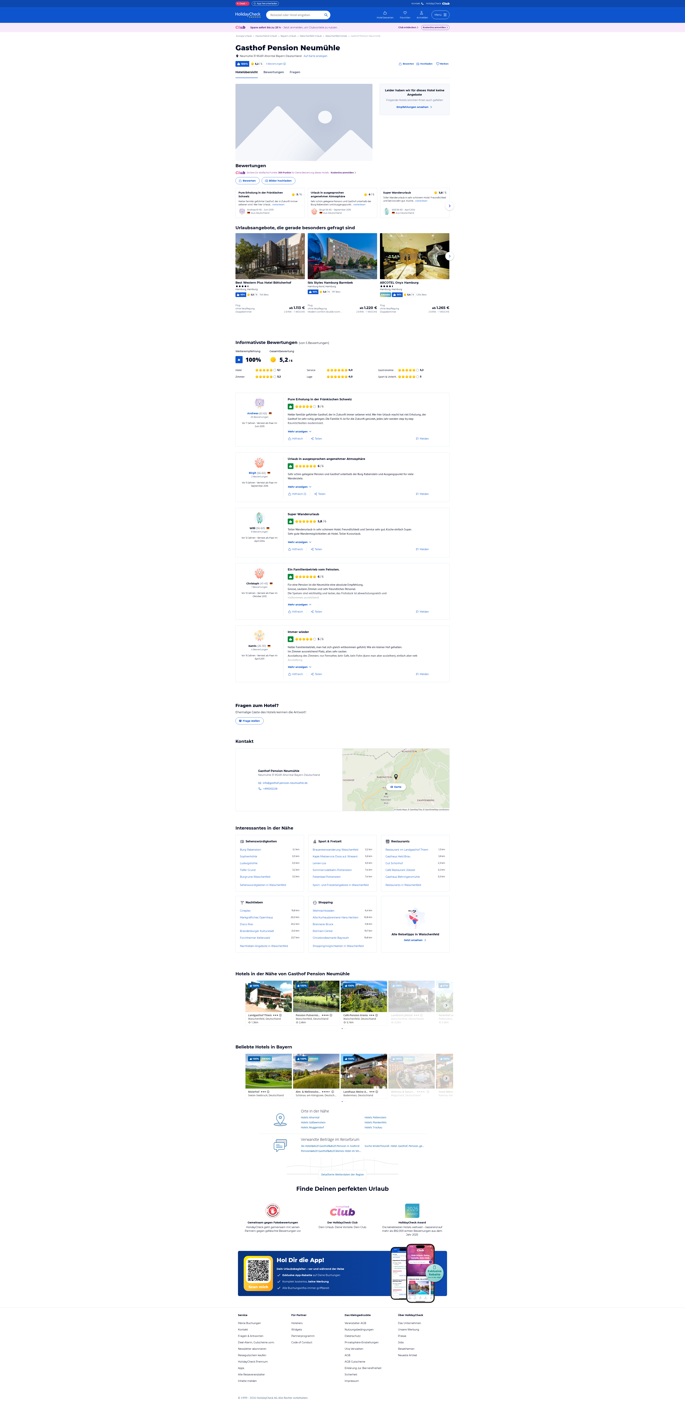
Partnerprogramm (303, 1336)
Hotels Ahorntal (310, 1117)
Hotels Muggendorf (312, 1127)
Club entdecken (407, 27)
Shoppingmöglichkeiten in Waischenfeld (338, 946)
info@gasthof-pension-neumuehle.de (285, 783)
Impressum (352, 1381)
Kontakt (416, 3)
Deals (241, 3)
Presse (402, 1336)
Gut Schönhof (394, 863)
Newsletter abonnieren (252, 1348)
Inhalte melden (247, 1381)
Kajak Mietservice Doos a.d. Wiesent (335, 856)
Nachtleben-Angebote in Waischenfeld (264, 946)
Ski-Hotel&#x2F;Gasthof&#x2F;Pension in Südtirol (330, 1146)
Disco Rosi (246, 924)
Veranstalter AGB (355, 1323)
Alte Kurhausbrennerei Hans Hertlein (335, 917)
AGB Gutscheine (355, 1361)
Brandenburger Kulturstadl (257, 931)
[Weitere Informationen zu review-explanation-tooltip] (284, 63)
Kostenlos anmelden (434, 27)
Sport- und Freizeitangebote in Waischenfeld (341, 885)
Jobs (401, 1342)
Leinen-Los (319, 863)
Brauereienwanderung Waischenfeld (335, 849)
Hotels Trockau (373, 1127)
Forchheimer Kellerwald (255, 937)
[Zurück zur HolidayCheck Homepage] (247, 15)
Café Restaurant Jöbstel (400, 870)
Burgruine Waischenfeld (255, 876)
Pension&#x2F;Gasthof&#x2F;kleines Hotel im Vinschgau (331, 1151)
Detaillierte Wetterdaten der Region (342, 1174)
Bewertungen (273, 72)
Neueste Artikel (407, 1355)
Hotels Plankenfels (376, 1122)
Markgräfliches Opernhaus (256, 917)
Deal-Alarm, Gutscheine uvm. (256, 1342)
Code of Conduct (301, 1342)
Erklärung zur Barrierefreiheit (363, 1368)
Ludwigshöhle (248, 863)
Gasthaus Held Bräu (397, 856)
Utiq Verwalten (354, 1348)
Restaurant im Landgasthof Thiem (406, 849)
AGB (347, 1355)
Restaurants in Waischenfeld (403, 885)
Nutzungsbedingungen (359, 1329)
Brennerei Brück (323, 924)
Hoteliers (297, 1323)
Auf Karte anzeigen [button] (315, 56)
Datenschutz (353, 1336)
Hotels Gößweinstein (313, 1122)
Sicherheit (351, 1374)
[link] (385, 15)
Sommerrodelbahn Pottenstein (332, 870)
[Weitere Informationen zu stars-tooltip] (280, 1015)
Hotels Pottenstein (375, 1117)
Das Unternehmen (409, 1323)
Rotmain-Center (323, 931)
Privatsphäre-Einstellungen (362, 1342)
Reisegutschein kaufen (252, 1355)
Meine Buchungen (249, 1323)
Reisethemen (406, 1348)
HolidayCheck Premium (253, 1361)
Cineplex (245, 910)
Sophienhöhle (248, 856)
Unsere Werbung (408, 1329)
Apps (241, 1368)
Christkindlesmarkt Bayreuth (331, 937)
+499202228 (270, 788)
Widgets (296, 1329)
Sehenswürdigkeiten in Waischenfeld (263, 885)
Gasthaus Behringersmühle (402, 876)
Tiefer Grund (247, 870)
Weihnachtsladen (323, 910)
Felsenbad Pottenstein (327, 876)
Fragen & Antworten (250, 1336)
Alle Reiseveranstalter (251, 1374)
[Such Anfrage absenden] (326, 15)
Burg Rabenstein (250, 849)
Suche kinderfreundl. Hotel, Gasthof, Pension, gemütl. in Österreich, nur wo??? (395, 1146)
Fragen (295, 72)
